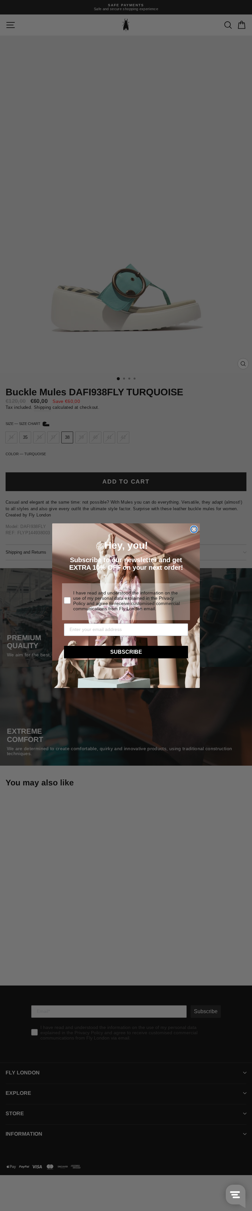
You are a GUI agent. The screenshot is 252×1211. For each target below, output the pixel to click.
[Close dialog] (194, 529)
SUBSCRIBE (126, 652)
